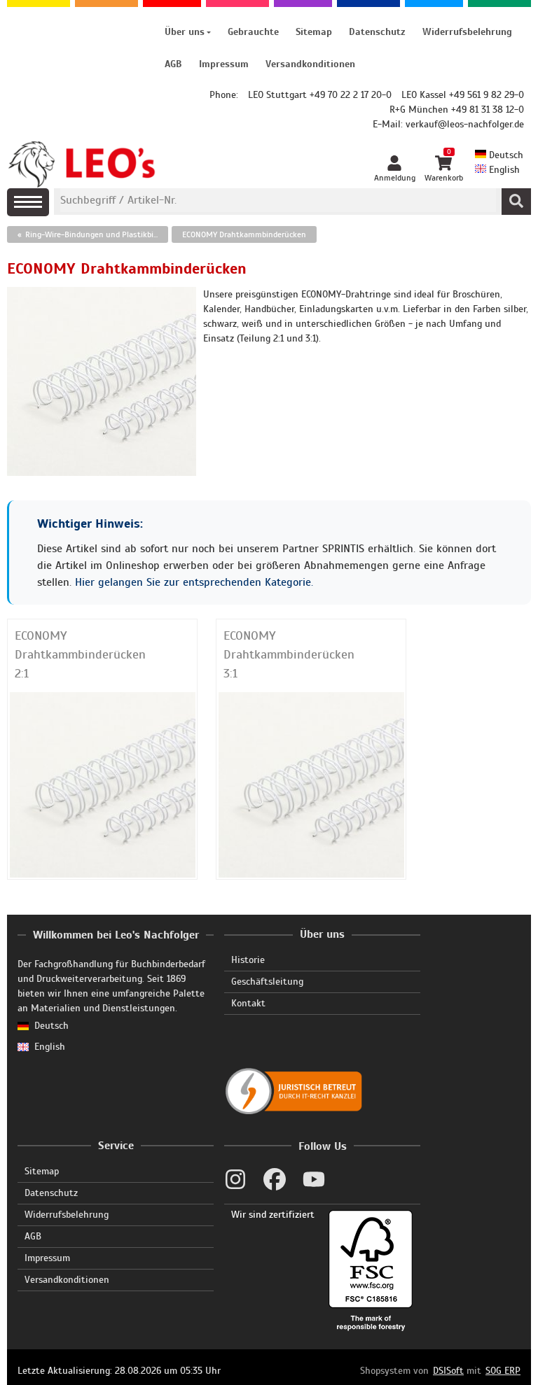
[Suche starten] (516, 201)
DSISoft (448, 1371)
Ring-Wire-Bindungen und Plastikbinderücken (96, 234)
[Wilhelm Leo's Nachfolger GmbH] (82, 164)
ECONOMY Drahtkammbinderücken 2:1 (80, 654)
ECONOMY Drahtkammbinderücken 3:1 (288, 654)
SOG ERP (502, 1371)
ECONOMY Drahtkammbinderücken (244, 234)
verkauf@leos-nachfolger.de (465, 124)
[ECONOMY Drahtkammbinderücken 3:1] (311, 784)
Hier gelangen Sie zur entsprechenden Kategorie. (194, 582)
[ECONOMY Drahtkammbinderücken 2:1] (102, 784)
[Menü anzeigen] (28, 202)
